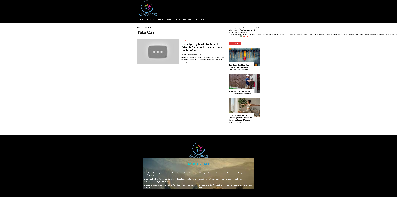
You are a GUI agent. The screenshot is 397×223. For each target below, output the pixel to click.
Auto (183, 40)
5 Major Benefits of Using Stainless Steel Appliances (221, 179)
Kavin (183, 54)
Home (139, 27)
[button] (257, 19)
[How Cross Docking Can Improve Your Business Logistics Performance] (244, 57)
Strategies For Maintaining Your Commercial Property (240, 92)
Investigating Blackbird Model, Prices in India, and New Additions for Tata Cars (201, 47)
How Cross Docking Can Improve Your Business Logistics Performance (239, 67)
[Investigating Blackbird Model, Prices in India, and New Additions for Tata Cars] (158, 51)
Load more (243, 127)
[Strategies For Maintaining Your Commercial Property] (244, 83)
